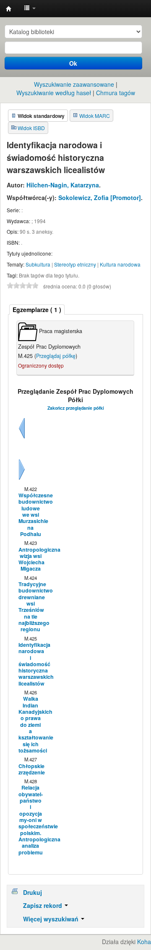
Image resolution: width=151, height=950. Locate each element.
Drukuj (32, 892)
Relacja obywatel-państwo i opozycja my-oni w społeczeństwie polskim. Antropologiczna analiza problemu (30, 820)
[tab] (37, 309)
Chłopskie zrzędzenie (30, 769)
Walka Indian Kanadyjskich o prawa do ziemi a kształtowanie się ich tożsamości (30, 725)
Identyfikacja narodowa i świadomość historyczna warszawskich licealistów (30, 664)
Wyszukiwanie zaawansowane (74, 84)
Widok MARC (94, 115)
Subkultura (38, 264)
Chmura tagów (115, 92)
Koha (144, 941)
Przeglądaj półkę (56, 356)
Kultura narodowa (120, 264)
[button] (30, 8)
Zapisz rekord (43, 905)
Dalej (21, 479)
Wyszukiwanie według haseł (53, 92)
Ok (73, 63)
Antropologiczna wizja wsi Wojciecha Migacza (30, 559)
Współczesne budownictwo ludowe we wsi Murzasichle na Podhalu (30, 514)
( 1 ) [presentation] (37, 309)
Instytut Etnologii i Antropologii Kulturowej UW (9, 9)
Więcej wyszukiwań (51, 919)
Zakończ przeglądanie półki (75, 408)
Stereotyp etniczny (75, 264)
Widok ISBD (31, 127)
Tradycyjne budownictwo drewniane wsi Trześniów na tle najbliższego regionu (30, 607)
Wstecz (21, 438)
